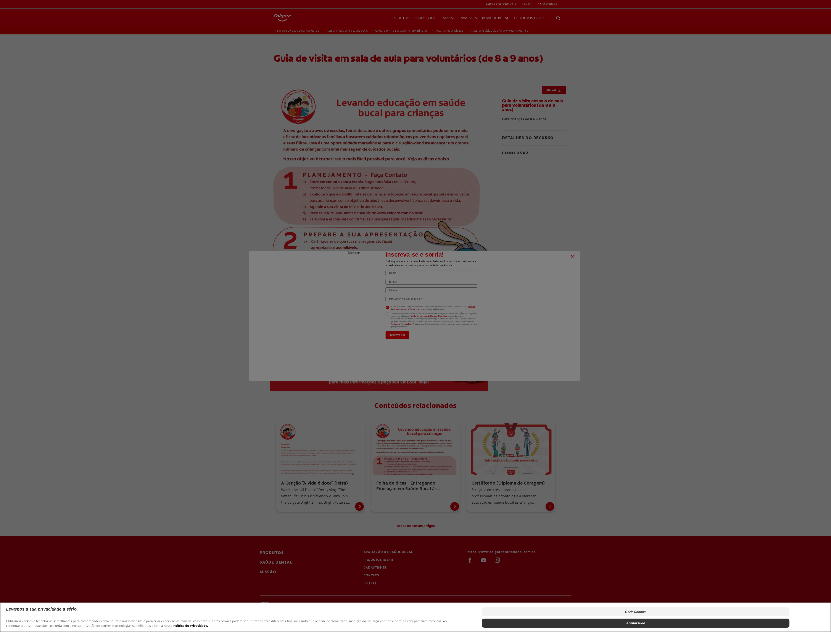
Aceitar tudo (635, 623)
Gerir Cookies (635, 612)
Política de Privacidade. (190, 626)
